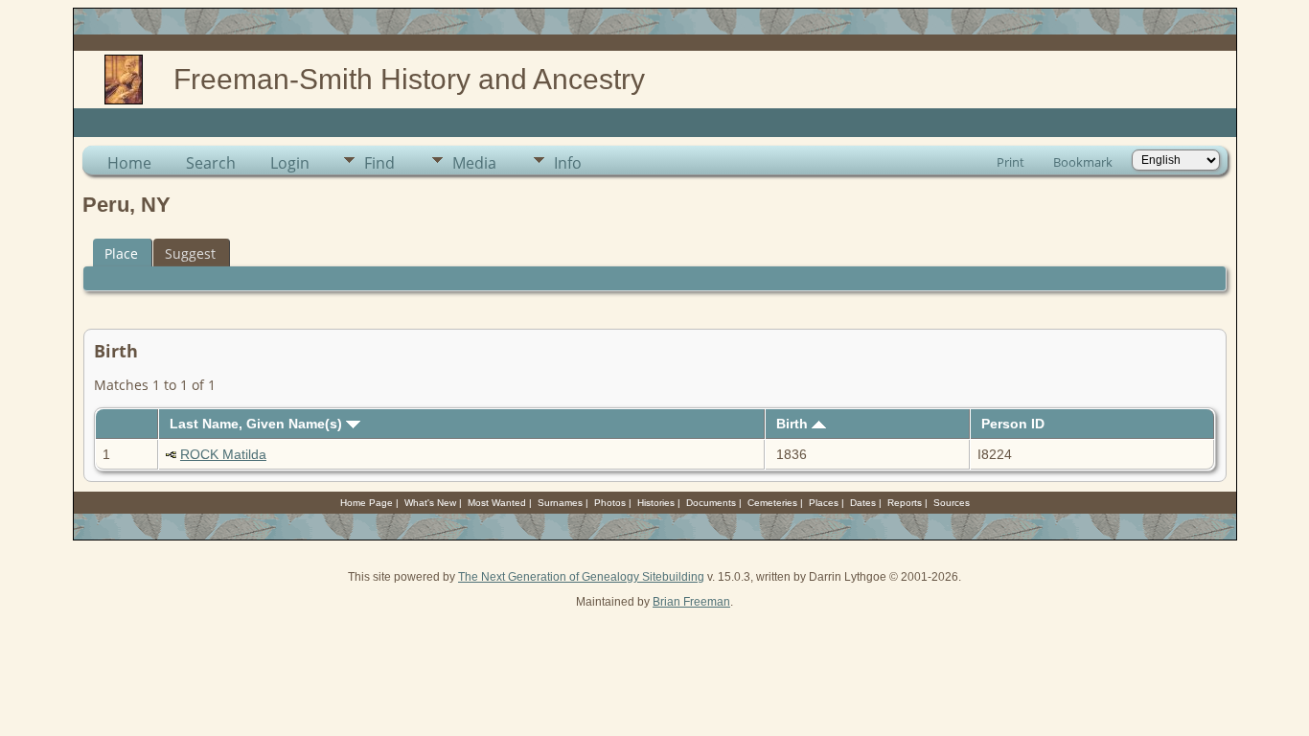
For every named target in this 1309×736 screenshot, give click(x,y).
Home (129, 162)
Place (121, 253)
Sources (951, 502)
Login (290, 162)
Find (379, 162)
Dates (863, 502)
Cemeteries (772, 502)
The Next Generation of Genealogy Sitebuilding (581, 577)
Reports (904, 502)
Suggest (190, 253)
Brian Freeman (691, 602)
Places (823, 502)
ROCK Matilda (223, 454)
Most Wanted (497, 502)
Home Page (366, 502)
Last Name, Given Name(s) (258, 423)
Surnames (560, 502)
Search (211, 162)
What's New (430, 502)
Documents (711, 502)
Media (474, 162)
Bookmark (1083, 162)
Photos (610, 502)
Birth (794, 423)
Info (568, 162)
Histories (656, 502)
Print (1010, 162)
